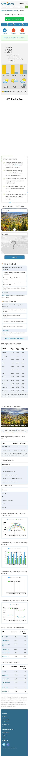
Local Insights (5, 732)
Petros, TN (5, 637)
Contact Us (5, 726)
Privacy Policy (5, 724)
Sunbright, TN (5, 652)
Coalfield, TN (5, 640)
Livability (21, 3)
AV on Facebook (7, 744)
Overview (4, 24)
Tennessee (9, 10)
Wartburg (15, 10)
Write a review (5, 295)
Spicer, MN (5, 687)
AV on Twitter (3, 744)
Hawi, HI (4, 671)
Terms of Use (5, 721)
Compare (14, 257)
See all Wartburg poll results (14, 338)
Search (3, 10)
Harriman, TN (5, 649)
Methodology (5, 719)
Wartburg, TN (5, 656)
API (3, 737)
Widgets (4, 735)
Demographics (17, 24)
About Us (4, 716)
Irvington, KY (5, 678)
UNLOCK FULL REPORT (15, 19)
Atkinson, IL (5, 675)
